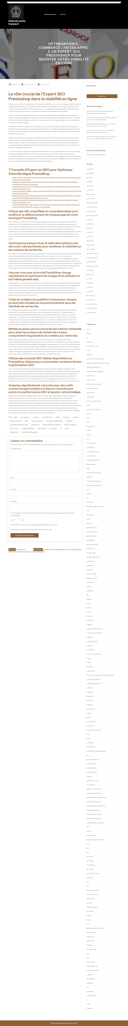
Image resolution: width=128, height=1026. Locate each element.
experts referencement (94, 485)
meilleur (89, 624)
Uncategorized (91, 949)
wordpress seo (91, 996)
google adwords (92, 532)
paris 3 (89, 717)
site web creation (92, 907)
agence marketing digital (95, 371)
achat (88, 350)
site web (89, 903)
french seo (90, 515)
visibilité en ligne (14, 432)
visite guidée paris (92, 966)
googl (88, 519)
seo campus (90, 865)
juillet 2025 (90, 224)
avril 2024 (90, 287)
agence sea (90, 376)
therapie (89, 945)
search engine (91, 835)
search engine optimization (95, 840)
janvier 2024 (91, 300)
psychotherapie (92, 768)
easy (88, 468)
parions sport (91, 709)
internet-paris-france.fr (17, 22)
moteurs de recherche (37, 421)
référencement (35, 424)
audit (88, 405)
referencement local (93, 810)
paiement (90, 700)
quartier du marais (92, 780)
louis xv (89, 608)
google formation (92, 544)
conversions (66, 417)
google (26, 421)
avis (88, 418)
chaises (89, 435)
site (88, 886)
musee (89, 658)
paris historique (91, 721)
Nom (12, 478)
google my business (93, 557)
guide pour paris (92, 578)
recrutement (91, 785)
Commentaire (16, 448)
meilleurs (89, 637)
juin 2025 (89, 228)
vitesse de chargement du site (29, 432)
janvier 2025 (91, 249)
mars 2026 (90, 190)
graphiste (90, 570)
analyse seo (90, 397)
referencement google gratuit (96, 797)
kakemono (90, 591)
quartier (89, 776)
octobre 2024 (91, 262)
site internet (90, 899)
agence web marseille (94, 384)
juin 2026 (90, 177)
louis (88, 603)
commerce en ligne (47, 417)
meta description (92, 641)
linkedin (89, 599)
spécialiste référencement (95, 928)
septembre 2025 (92, 215)
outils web (90, 688)
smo (88, 924)
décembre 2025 (92, 203)
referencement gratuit (94, 802)
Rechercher (91, 86)
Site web (13, 501)
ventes (66, 428)
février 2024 (91, 296)
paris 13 (89, 713)
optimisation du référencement (54, 421)
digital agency (91, 464)
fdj (87, 498)
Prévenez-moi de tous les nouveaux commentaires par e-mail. (34, 525)
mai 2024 (90, 283)
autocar (89, 414)
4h (87, 338)
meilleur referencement (94, 633)
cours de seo (91, 456)
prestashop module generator (96, 751)
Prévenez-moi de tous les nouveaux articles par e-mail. (32, 530)
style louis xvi (91, 941)
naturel (89, 662)
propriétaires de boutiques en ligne (19, 424)
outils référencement (93, 679)
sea (88, 827)
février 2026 (91, 194)
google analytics (92, 536)
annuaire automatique (94, 401)
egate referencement (94, 473)
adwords (89, 354)
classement (36, 417)
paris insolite (91, 726)
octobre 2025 (91, 211)
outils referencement (93, 683)
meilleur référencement (94, 629)
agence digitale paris (93, 367)
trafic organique (42, 428)
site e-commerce (14, 428)
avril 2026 (90, 186)
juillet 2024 (90, 274)
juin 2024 (90, 279)
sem (88, 844)
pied (88, 738)
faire (88, 489)
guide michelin (91, 574)
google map (91, 549)
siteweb (89, 915)
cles (88, 439)
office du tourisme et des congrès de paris (100, 675)
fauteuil (89, 494)
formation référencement (95, 506)
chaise (89, 430)
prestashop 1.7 (91, 747)
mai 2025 (90, 232)
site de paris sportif (93, 890)
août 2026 (90, 169)
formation (90, 502)
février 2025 (91, 245)
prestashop (69, 421)
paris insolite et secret (94, 730)
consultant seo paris (93, 451)
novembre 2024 (92, 258)
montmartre (91, 650)
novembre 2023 (92, 308)
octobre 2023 (91, 312)
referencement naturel (94, 814)
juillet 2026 (90, 173)
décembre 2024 (92, 253)
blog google (91, 426)
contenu (58, 417)
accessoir (90, 342)
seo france (90, 869)
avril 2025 (90, 236)
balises (15, 417)
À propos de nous (50, 14)
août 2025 (90, 220)
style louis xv (91, 937)
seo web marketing (93, 873)
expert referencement (94, 481)
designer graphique (93, 460)
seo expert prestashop (70, 424)
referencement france (94, 793)
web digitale (91, 979)
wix (88, 987)
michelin (89, 646)
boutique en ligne (24, 417)
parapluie (90, 705)
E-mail (13, 489)
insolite (89, 586)
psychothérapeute (93, 759)
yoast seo (90, 1008)
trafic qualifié (53, 428)
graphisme (90, 565)
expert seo (75, 417)
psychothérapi (91, 764)
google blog (91, 540)
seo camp (90, 861)
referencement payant (94, 818)
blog (88, 422)
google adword (92, 527)
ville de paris (91, 962)
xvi (87, 1000)
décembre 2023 (92, 304)
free (88, 511)
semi (88, 848)
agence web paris (92, 388)
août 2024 (90, 270)
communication (92, 443)
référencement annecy (94, 789)
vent (88, 953)
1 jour (88, 329)
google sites (91, 561)
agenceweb (91, 392)
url (61, 428)
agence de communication (95, 359)
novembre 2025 (92, 207)
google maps (91, 553)
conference (90, 447)
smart (88, 920)
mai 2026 (90, 182)
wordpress (90, 991)
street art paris (91, 932)
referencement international (96, 806)
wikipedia (90, 983)
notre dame (90, 671)
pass (88, 734)
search (89, 831)
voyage (89, 974)
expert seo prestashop (15, 421)
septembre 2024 (92, 266)
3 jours (89, 333)
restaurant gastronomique (95, 823)
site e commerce (92, 894)
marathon (90, 616)
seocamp (90, 877)
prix (88, 755)
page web (90, 692)
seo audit (90, 856)
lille (88, 595)
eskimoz (89, 477)
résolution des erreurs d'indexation (51, 424)
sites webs (90, 911)
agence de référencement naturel (98, 363)
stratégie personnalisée (28, 428)
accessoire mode (92, 346)
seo (88, 852)
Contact (63, 14)
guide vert (90, 582)
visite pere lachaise (93, 970)
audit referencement (93, 409)
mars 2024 (90, 291)
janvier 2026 (91, 199)
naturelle (89, 667)
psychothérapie (92, 772)
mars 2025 (90, 241)
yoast (88, 1004)
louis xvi (89, 612)
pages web (90, 696)
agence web (91, 380)
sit (87, 882)
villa (88, 958)
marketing (90, 620)
